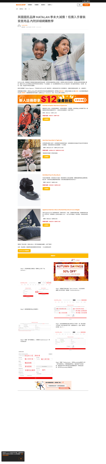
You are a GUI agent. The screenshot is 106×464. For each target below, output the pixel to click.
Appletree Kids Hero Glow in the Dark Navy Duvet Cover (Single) (61, 209)
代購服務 (23, 92)
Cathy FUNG (24, 25)
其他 (26, 9)
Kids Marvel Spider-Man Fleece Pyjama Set (55, 105)
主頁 (17, 9)
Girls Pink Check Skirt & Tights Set (52, 140)
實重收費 (61, 91)
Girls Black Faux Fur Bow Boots (51, 175)
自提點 (76, 91)
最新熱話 (21, 9)
